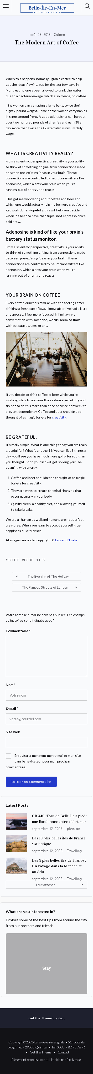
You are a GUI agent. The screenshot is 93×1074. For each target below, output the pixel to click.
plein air (73, 829)
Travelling (74, 851)
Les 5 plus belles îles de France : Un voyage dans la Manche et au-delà (59, 866)
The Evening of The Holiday (48, 576)
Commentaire (18, 631)
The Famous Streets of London (45, 587)
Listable (54, 1060)
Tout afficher (45, 885)
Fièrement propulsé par (28, 1060)
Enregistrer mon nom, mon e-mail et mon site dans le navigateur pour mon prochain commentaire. (43, 761)
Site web (13, 732)
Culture (59, 34)
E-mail (12, 708)
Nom (11, 684)
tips (41, 560)
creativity (59, 417)
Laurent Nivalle (66, 540)
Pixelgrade (74, 1060)
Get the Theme (40, 1018)
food (28, 560)
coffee (13, 560)
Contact (58, 1018)
